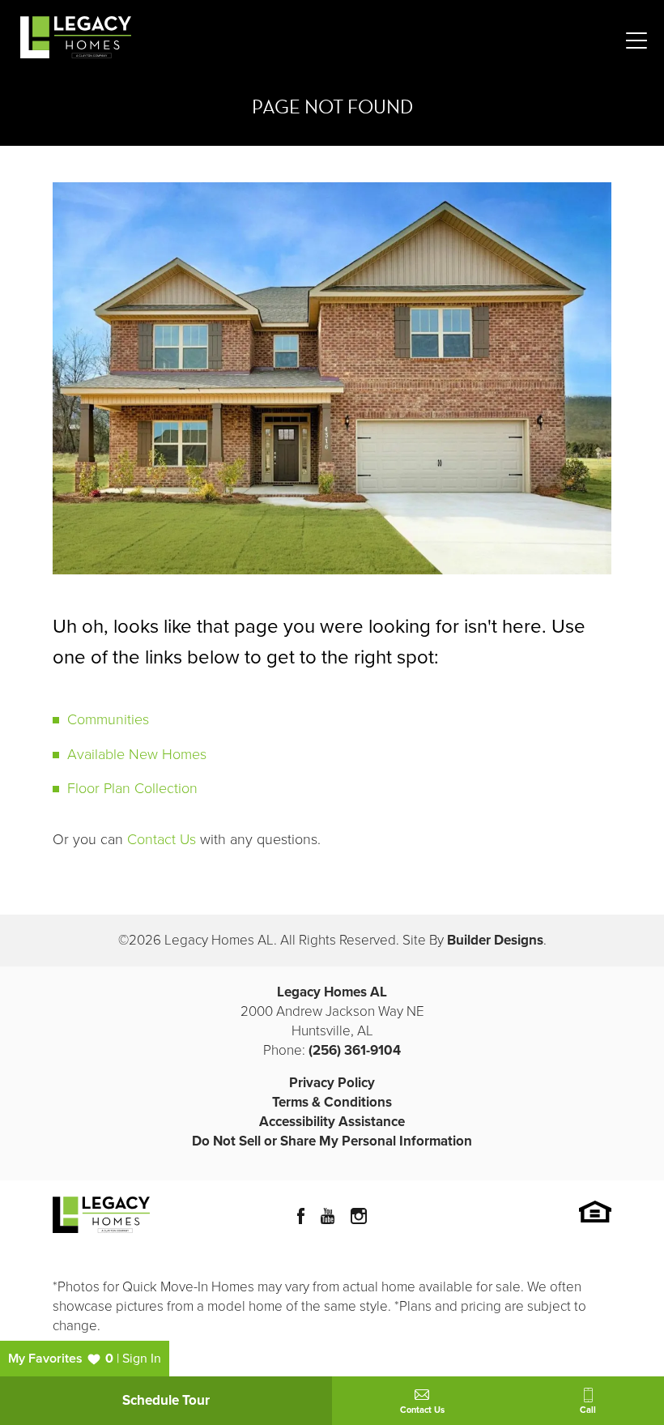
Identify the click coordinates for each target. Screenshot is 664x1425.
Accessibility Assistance (332, 1121)
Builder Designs (495, 940)
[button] (332, 1141)
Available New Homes (136, 754)
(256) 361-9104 (355, 1050)
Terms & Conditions (332, 1102)
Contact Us (161, 839)
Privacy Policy (332, 1083)
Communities (108, 719)
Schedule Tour (166, 1400)
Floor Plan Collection (132, 788)
